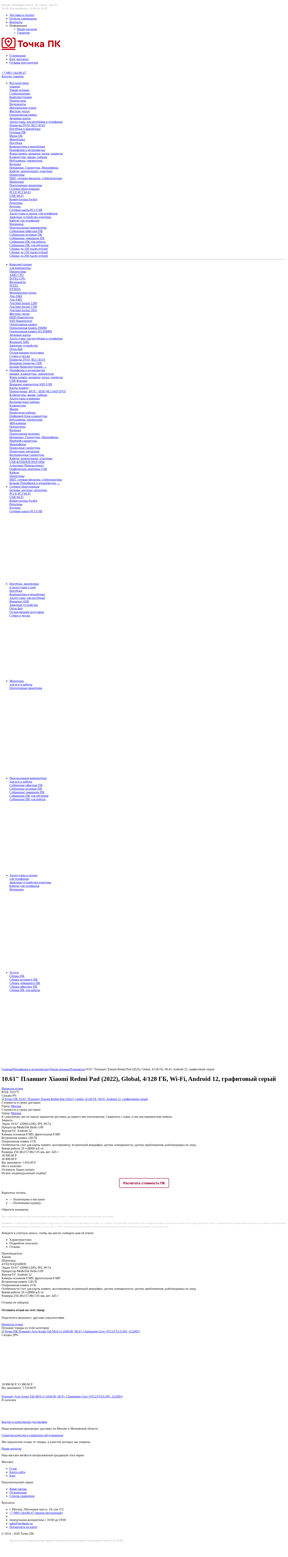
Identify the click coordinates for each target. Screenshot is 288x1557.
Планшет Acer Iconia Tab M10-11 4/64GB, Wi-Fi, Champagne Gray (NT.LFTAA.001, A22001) (62, 1396)
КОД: (5, 1092)
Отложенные (18, 1492)
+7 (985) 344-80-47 (14, 72)
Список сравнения (21, 1496)
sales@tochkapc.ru (21, 1523)
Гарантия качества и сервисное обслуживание (32, 1435)
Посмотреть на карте (23, 1527)
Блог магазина (19, 59)
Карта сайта (17, 1472)
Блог (12, 1475)
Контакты (16, 22)
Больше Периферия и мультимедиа (34, 483)
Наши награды (27, 29)
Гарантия (23, 32)
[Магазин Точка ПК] (31, 49)
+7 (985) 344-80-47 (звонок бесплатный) (36, 1512)
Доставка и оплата (21, 15)
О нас (13, 1468)
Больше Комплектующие (28, 366)
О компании (17, 55)
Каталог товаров (13, 76)
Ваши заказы (18, 1489)
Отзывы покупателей (23, 62)
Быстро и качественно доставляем (24, 1422)
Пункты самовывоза (23, 18)
